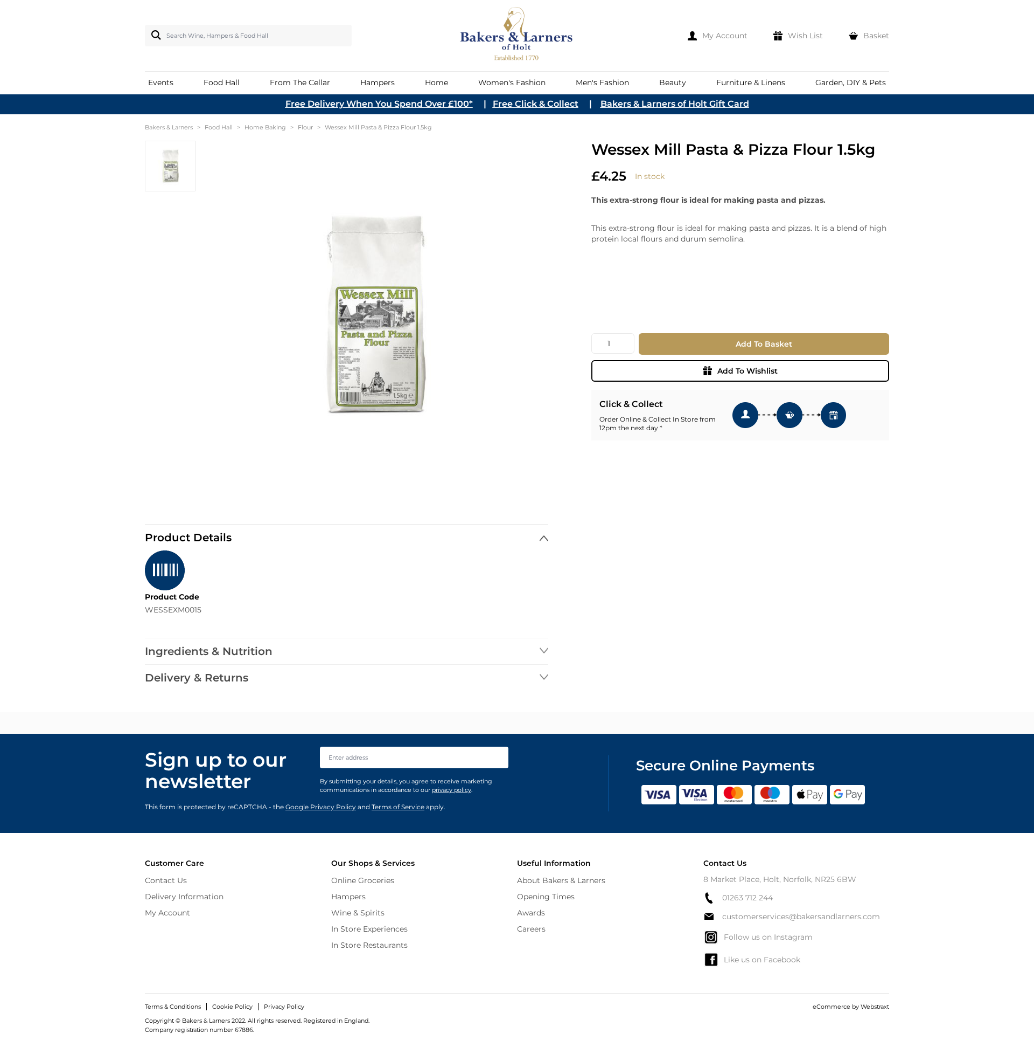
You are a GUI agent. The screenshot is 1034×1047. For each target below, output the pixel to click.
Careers (531, 929)
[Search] (154, 35)
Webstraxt (875, 1006)
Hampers (348, 896)
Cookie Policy (232, 1006)
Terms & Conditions (173, 1006)
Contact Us (166, 880)
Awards (531, 913)
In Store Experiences (369, 929)
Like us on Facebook (762, 960)
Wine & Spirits (358, 913)
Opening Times (546, 896)
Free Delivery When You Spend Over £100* (379, 104)
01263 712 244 (747, 898)
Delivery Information (184, 896)
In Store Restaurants (369, 945)
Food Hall (219, 127)
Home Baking (265, 127)
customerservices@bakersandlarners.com (801, 916)
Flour (305, 127)
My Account (167, 913)
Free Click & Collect (535, 104)
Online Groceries (362, 880)
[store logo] (517, 35)
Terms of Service (398, 807)
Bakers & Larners (169, 127)
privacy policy (451, 790)
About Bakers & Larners (561, 880)
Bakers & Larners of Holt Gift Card (674, 104)
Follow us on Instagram (768, 937)
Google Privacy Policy (320, 807)
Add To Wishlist (747, 371)
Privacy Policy (284, 1006)
